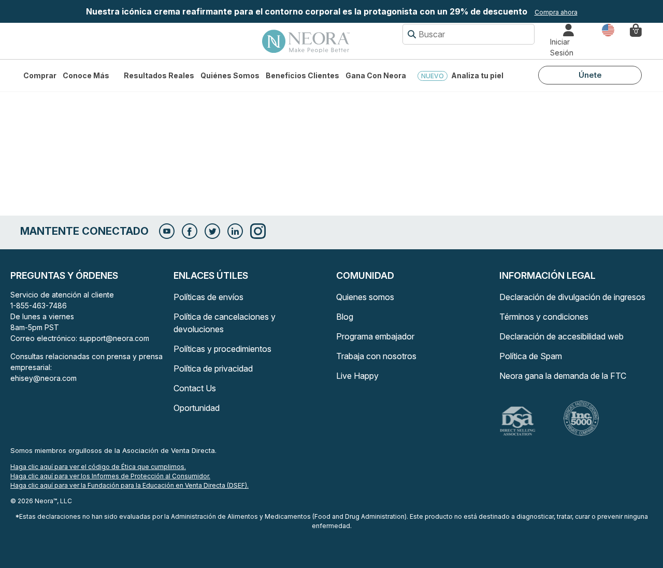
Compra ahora (556, 12)
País (608, 29)
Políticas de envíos (208, 297)
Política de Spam (530, 356)
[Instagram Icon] (258, 231)
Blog (344, 316)
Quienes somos (365, 297)
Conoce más (86, 75)
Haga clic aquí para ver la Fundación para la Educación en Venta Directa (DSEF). (129, 485)
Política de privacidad (213, 368)
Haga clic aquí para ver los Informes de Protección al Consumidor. (110, 476)
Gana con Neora (375, 75)
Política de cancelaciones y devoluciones (225, 322)
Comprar (39, 75)
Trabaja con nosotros (376, 356)
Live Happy (357, 376)
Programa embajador (375, 336)
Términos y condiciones (543, 316)
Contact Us (195, 388)
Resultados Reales (159, 75)
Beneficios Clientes (302, 75)
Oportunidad (197, 408)
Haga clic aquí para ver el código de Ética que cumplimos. (98, 467)
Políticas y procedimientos (222, 349)
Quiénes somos (230, 75)
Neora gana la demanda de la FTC (562, 376)
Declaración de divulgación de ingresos (572, 297)
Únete (590, 75)
